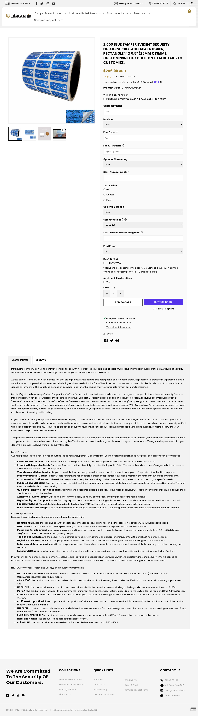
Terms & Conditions (104, 694)
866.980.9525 (161, 3)
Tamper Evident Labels (70, 679)
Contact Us (99, 684)
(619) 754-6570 (172, 695)
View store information (118, 327)
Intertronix (21, 710)
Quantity (109, 287)
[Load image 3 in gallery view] (44, 134)
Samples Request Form (136, 689)
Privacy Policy (100, 689)
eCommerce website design (68, 710)
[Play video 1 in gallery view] (59, 134)
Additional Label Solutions (72, 684)
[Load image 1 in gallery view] (15, 134)
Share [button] (110, 333)
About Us (98, 679)
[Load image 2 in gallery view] (30, 134)
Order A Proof (131, 685)
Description (20, 359)
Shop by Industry (67, 689)
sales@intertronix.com (131, 3)
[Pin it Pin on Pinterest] (117, 341)
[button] (179, 3)
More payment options (163, 309)
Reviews (41, 359)
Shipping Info (131, 679)
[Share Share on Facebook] (106, 341)
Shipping (107, 76)
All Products (65, 694)
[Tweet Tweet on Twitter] (112, 341)
